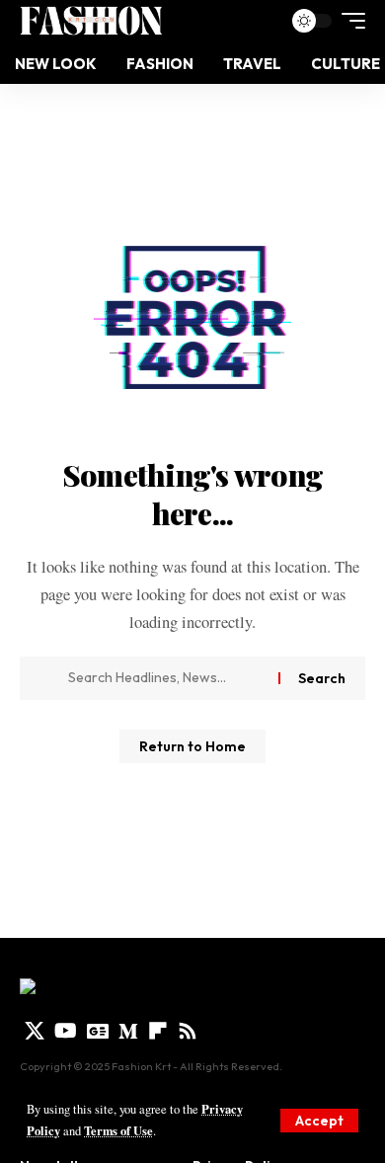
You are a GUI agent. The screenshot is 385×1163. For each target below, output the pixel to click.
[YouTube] (65, 1030)
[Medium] (128, 1030)
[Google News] (98, 1030)
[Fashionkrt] (91, 21)
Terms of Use (118, 1130)
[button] (319, 1120)
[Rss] (187, 1030)
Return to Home (192, 746)
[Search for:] (165, 678)
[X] (34, 1030)
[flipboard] (158, 1030)
